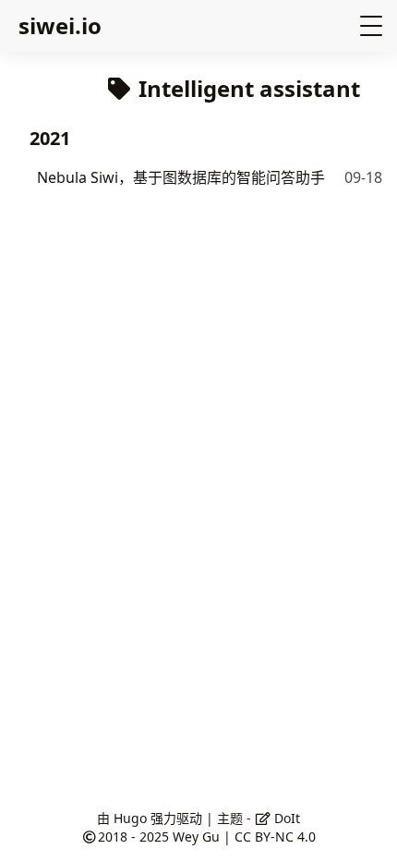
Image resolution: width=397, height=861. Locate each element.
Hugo (130, 818)
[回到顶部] (357, 776)
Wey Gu (196, 836)
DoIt (285, 818)
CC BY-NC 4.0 (275, 836)
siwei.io (60, 25)
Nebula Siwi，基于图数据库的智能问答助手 (181, 177)
